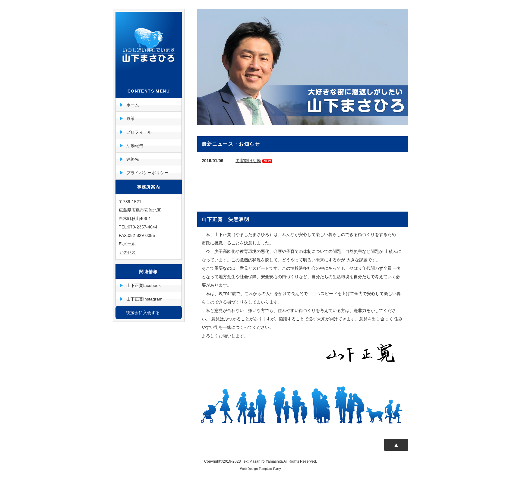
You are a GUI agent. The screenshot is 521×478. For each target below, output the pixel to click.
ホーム (132, 104)
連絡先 (132, 159)
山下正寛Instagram (144, 299)
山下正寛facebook (143, 285)
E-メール (127, 243)
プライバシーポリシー (147, 172)
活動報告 (134, 145)
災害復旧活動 (248, 160)
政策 (130, 118)
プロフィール (139, 132)
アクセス (127, 252)
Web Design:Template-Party (260, 468)
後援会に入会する (143, 312)
